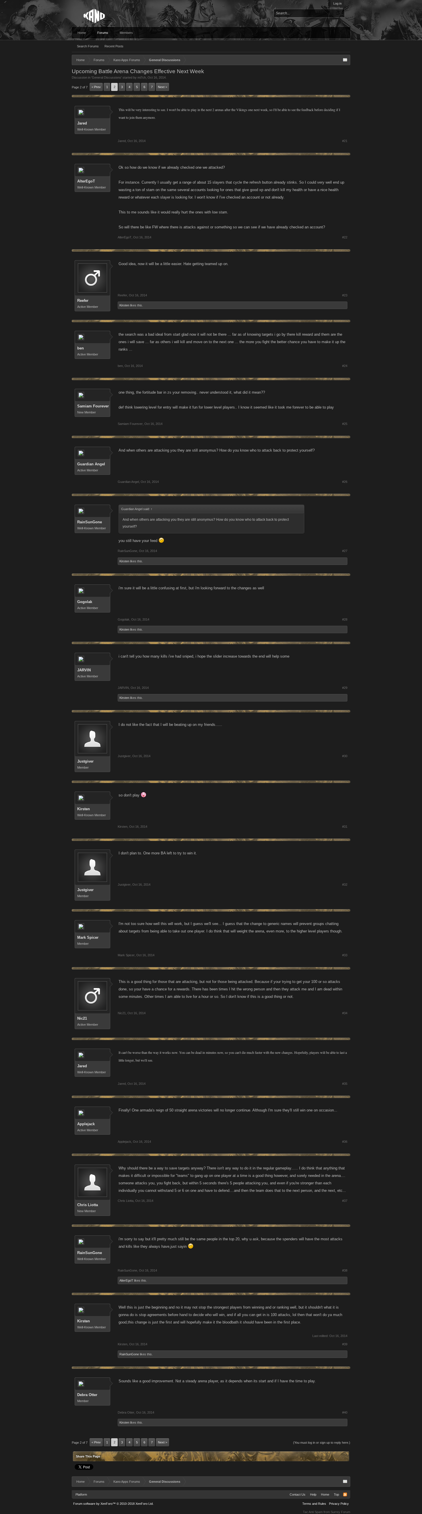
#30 (344, 756)
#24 (344, 366)
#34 (344, 1013)
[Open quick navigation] (345, 60)
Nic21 (82, 1018)
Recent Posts (113, 46)
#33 (344, 955)
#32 (344, 884)
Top (336, 1494)
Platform (81, 1494)
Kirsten (124, 305)
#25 (344, 423)
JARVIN (84, 670)
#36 (344, 1141)
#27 (344, 551)
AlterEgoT (86, 181)
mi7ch (142, 77)
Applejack (86, 1124)
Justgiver (85, 761)
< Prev (96, 87)
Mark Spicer (87, 937)
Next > (162, 87)
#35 (344, 1083)
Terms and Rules (314, 1503)
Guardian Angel (91, 464)
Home (82, 32)
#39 (344, 1344)
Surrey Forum (340, 1512)
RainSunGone (89, 522)
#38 (344, 1270)
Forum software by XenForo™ (113, 1503)
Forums (102, 32)
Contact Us (297, 1494)
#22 (344, 237)
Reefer (82, 300)
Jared (82, 123)
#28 (344, 619)
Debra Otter (87, 1395)
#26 (344, 481)
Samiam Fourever (93, 406)
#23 (344, 295)
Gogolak (84, 602)
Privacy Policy (339, 1503)
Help (313, 1494)
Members (126, 32)
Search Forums (88, 46)
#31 (344, 826)
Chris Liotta (87, 1205)
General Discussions (106, 77)
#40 (344, 1412)
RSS (345, 1494)
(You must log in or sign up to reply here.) (321, 1442)
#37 (344, 1200)
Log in (337, 3)
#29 (344, 687)
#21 (344, 141)
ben (80, 348)
